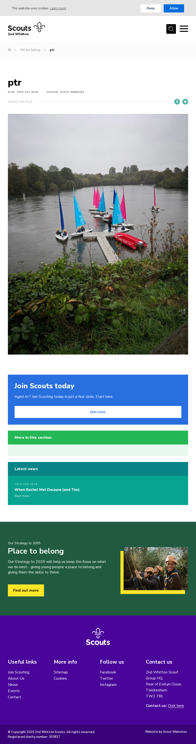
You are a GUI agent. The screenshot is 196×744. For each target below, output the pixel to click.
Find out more (26, 590)
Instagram (108, 684)
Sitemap (61, 672)
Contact (14, 697)
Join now (98, 412)
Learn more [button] (58, 8)
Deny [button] (151, 8)
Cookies (60, 678)
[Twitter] (185, 102)
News (13, 684)
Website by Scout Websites (166, 732)
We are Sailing (30, 50)
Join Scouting (18, 672)
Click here (176, 706)
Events (14, 691)
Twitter (106, 678)
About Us (16, 678)
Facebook (108, 672)
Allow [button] (173, 8)
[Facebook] (177, 102)
